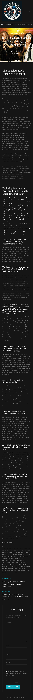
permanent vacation (8, 564)
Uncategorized (9, 24)
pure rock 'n (26, 566)
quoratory (17, 53)
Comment (9, 622)
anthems (18, 548)
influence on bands (16, 556)
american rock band (8, 548)
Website (8, 663)
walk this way (14, 574)
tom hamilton (23, 572)
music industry (16, 560)
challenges (20, 550)
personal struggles (21, 564)
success (23, 570)
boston (4, 550)
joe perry (26, 556)
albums (26, 547)
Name (8, 646)
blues (28, 548)
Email (8, 654)
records (5, 568)
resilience (11, 568)
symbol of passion (13, 572)
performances (22, 562)
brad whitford (12, 550)
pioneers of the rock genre (10, 566)
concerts (27, 550)
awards (23, 548)
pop (21, 566)
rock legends (18, 568)
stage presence (7, 570)
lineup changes (15, 558)
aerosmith (10, 547)
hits (19, 554)
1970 (5, 547)
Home (2, 24)
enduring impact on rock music (18, 552)
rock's (25, 568)
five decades (6, 554)
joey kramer (6, 558)
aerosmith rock (18, 547)
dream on (5, 552)
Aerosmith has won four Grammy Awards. (16, 218)
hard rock (14, 554)
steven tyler (16, 570)
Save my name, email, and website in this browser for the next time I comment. (16, 673)
